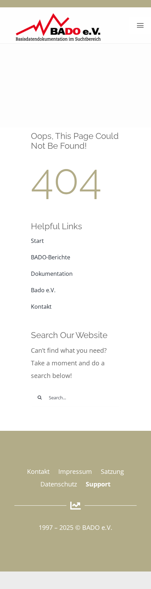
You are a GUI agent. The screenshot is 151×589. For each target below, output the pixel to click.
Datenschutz (58, 484)
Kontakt (38, 471)
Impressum (75, 471)
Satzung (112, 471)
